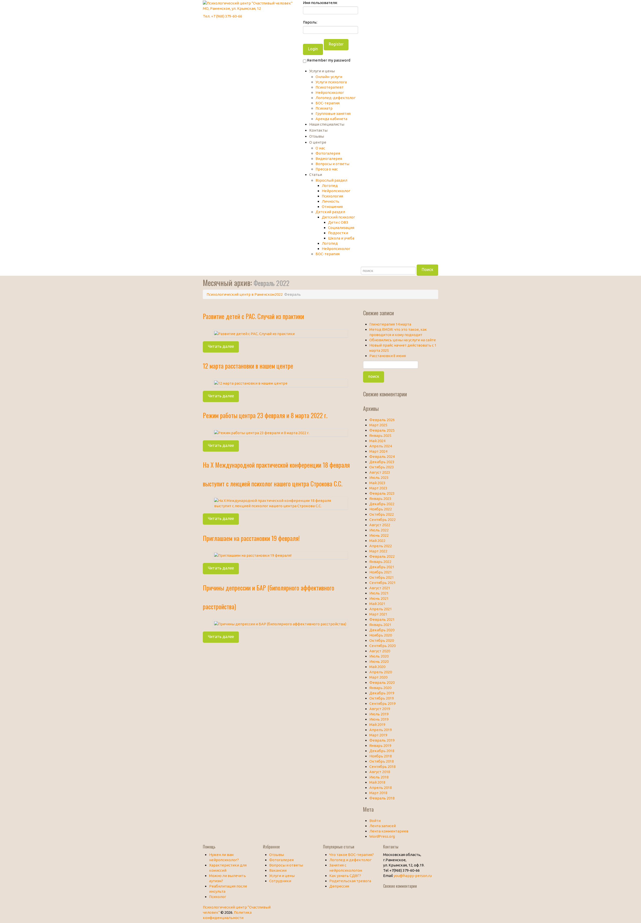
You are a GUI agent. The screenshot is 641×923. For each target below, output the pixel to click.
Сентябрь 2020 (382, 646)
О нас (320, 148)
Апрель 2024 (380, 446)
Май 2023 (377, 483)
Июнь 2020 (379, 661)
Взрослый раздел (331, 180)
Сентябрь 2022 (382, 519)
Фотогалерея (327, 153)
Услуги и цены (322, 71)
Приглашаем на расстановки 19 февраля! (251, 538)
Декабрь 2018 (381, 751)
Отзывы (316, 136)
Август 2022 (379, 525)
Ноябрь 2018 (380, 756)
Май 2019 (377, 724)
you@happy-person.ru (413, 875)
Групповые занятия (333, 113)
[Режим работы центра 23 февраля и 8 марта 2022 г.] (261, 432)
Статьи (315, 174)
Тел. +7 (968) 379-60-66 (222, 16)
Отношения (332, 206)
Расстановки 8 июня (387, 356)
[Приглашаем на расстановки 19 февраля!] (252, 555)
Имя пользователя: (320, 3)
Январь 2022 (380, 561)
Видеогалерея (328, 158)
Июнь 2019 (379, 719)
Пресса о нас (326, 169)
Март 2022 (378, 551)
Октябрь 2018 (381, 761)
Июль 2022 (379, 530)
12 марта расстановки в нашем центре (248, 365)
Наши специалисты (326, 124)
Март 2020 (378, 677)
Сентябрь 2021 (382, 582)
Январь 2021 (380, 625)
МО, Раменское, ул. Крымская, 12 (232, 8)
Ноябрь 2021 (380, 572)
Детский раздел (330, 212)
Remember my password (328, 60)
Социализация (341, 227)
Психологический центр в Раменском (241, 294)
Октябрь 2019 (381, 698)
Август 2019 (379, 709)
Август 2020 (379, 651)
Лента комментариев (388, 831)
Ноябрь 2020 (380, 635)
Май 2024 (377, 441)
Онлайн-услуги (328, 77)
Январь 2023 (380, 498)
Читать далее (221, 346)
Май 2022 (377, 540)
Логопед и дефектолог (350, 860)
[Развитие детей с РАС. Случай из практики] (254, 333)
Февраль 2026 (382, 420)
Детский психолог (338, 217)
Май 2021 (377, 603)
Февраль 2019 (382, 740)
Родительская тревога (350, 881)
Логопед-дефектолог (335, 98)
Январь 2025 (380, 435)
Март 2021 (378, 614)
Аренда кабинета (331, 119)
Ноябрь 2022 (380, 509)
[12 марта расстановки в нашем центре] (250, 383)
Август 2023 (379, 472)
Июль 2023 (379, 477)
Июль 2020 (379, 656)
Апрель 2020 (380, 672)
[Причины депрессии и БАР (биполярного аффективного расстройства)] (280, 623)
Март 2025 (378, 425)
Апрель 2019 (380, 730)
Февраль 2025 (382, 430)
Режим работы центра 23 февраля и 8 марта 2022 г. (265, 415)
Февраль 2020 (382, 682)
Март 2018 (378, 793)
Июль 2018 (379, 777)
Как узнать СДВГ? (345, 875)
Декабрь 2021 (381, 567)
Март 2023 (378, 488)
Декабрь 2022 (381, 504)
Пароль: (310, 22)
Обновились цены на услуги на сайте (402, 340)
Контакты (318, 130)
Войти (375, 820)
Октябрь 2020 (381, 640)
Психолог (217, 896)
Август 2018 (379, 772)
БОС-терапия (327, 103)
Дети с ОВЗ (338, 222)
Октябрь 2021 (381, 577)
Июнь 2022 (379, 535)
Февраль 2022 (382, 556)
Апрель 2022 (380, 546)
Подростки (338, 233)
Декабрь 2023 (381, 462)
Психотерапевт (329, 87)
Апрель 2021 (380, 609)
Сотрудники (280, 881)
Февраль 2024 (382, 456)
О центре (317, 142)
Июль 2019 (379, 714)
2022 (279, 294)
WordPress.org (382, 836)
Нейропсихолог (329, 92)
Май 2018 (377, 782)
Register (336, 44)
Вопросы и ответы (332, 164)
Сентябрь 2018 (382, 766)
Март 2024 (378, 451)
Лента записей (382, 826)
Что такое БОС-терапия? (351, 854)
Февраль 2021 (382, 619)
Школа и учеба (341, 238)
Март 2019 (378, 735)
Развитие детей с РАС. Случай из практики (253, 316)
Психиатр (324, 108)
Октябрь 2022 (381, 514)
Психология (332, 196)
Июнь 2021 (379, 598)
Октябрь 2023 (381, 467)
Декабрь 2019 (381, 693)
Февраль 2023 (382, 493)
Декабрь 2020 (381, 630)
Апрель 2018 (380, 787)
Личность (330, 201)
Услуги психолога (331, 82)
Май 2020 (377, 667)
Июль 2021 (379, 593)
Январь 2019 (380, 745)
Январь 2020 (380, 688)
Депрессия (339, 886)
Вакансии (277, 870)
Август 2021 (379, 588)
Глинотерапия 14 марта (390, 324)
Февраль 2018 (382, 798)
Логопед (330, 185)
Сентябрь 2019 (382, 703)
